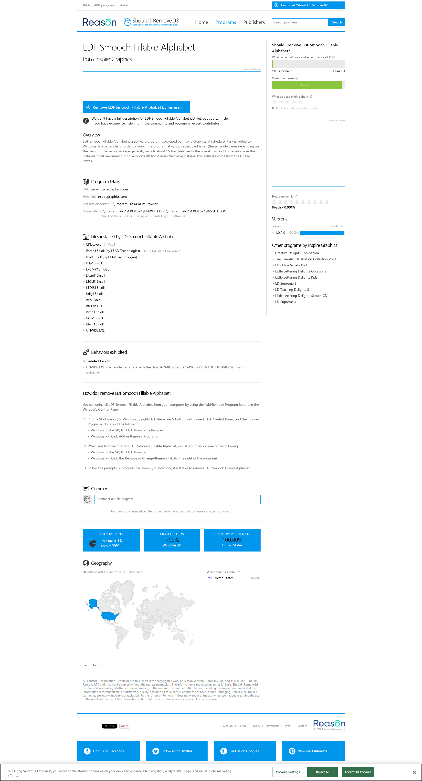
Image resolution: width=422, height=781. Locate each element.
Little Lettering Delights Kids (296, 277)
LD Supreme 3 (285, 283)
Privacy (256, 725)
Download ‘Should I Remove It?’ (303, 5)
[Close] (414, 772)
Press (288, 725)
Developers (272, 725)
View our (312, 751)
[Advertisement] (308, 154)
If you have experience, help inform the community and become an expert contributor (155, 123)
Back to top (90, 665)
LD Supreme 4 (285, 301)
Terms (242, 725)
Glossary (228, 725)
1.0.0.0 (280, 232)
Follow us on (177, 751)
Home (201, 21)
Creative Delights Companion (297, 252)
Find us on (108, 751)
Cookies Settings (288, 772)
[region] (211, 772)
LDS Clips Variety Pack (291, 265)
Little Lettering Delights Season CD (301, 295)
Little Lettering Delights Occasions (300, 271)
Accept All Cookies (358, 772)
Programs (225, 21)
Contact (302, 725)
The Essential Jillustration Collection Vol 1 (306, 259)
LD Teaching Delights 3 (292, 289)
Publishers (254, 21)
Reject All (322, 772)
